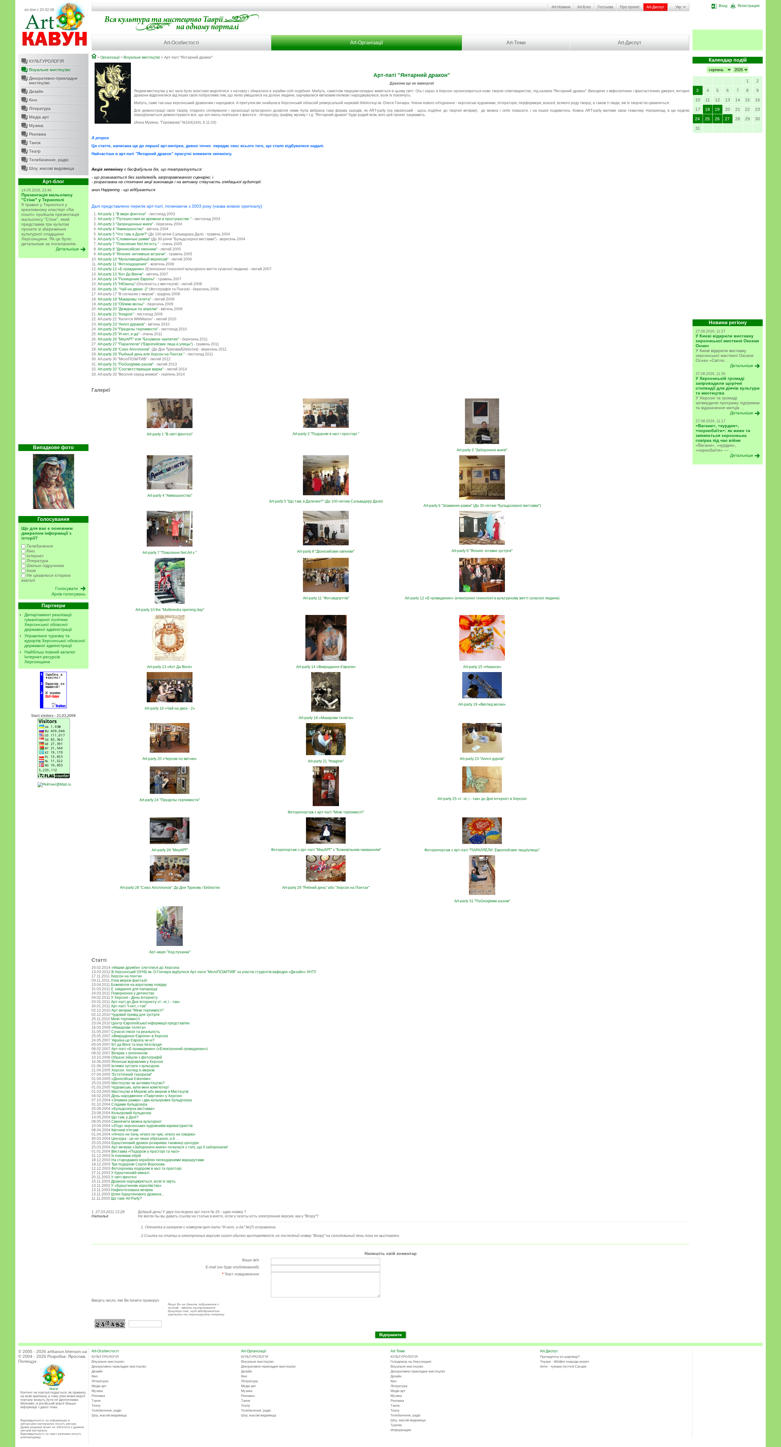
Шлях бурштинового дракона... (137, 1194)
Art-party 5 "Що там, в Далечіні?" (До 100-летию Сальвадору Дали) (326, 501)
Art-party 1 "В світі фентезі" (170, 434)
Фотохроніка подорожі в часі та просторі (146, 1168)
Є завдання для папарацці (134, 989)
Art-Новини (561, 7)
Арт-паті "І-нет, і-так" (128, 1006)
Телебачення (39, 546)
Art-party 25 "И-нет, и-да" (118, 334)
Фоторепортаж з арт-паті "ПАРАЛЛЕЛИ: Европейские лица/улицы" (482, 850)
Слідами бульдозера (129, 1104)
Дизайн (36, 91)
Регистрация (749, 6)
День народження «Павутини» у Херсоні (146, 1096)
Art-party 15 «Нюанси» (482, 667)
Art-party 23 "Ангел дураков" (121, 324)
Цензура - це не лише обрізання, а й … (145, 1138)
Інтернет (34, 555)
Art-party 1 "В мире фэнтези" (122, 214)
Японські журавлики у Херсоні (137, 1062)
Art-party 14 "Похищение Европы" (126, 279)
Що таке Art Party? (126, 1198)
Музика (36, 125)
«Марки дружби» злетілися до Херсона (145, 967)
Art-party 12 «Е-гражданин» (121, 269)
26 (717, 118)
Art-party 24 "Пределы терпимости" (128, 329)
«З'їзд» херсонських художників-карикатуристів (152, 1126)
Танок (35, 142)
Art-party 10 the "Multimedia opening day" (169, 610)
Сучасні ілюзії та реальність (135, 1032)
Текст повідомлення (240, 1274)
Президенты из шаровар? (560, 1356)
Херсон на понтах (126, 976)
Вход (723, 6)
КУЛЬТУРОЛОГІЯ (46, 61)
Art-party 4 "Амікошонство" (169, 495)
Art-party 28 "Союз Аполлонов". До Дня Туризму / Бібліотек (170, 887)
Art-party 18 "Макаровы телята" (124, 299)
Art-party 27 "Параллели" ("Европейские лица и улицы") (145, 344)
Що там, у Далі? (125, 1117)
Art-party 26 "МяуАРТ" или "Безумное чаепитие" (138, 339)
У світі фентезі (124, 1177)
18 (707, 109)
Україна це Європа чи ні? (133, 1040)
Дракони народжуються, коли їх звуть (143, 1181)
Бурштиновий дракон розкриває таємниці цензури (155, 1143)
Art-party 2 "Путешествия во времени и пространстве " (144, 219)
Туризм (396, 1425)
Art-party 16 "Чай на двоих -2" (123, 289)
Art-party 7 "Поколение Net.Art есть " (128, 244)
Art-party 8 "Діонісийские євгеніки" (326, 551)
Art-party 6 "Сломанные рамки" (124, 239)
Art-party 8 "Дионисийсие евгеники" (127, 249)
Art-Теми (516, 42)
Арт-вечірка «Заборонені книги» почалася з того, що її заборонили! (169, 1147)
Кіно (33, 99)
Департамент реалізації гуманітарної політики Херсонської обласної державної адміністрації (48, 622)
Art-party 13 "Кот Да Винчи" (120, 274)
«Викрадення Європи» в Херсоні (139, 1036)
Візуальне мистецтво (49, 69)
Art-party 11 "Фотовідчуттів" (326, 598)
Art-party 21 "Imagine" (116, 314)
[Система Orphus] (53, 707)
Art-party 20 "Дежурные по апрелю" (128, 309)
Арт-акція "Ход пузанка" (169, 952)
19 (717, 109)
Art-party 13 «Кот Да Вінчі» (169, 667)
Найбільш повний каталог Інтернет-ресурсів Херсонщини (49, 656)
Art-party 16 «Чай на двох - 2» (170, 708)
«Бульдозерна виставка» (133, 1109)
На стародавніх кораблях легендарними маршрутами (157, 1160)
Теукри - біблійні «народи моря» (564, 1361)
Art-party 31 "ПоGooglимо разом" (125, 364)
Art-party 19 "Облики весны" (121, 304)
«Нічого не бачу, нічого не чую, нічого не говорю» (153, 1134)
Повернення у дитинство (132, 993)
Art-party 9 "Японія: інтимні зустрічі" (482, 551)
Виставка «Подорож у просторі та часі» (145, 1151)
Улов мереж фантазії (129, 980)
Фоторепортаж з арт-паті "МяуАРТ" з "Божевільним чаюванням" (326, 850)
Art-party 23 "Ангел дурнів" (482, 759)
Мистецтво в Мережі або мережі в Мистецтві (150, 1091)
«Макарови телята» (128, 1027)
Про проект (630, 7)
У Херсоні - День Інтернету (134, 997)
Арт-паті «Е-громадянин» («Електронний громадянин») (159, 1049)
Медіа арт (39, 117)
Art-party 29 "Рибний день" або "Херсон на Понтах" (325, 887)
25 (707, 118)
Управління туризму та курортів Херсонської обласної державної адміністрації (54, 640)
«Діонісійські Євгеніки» (131, 1079)
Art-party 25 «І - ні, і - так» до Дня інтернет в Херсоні (482, 799)
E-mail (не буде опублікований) (232, 1267)
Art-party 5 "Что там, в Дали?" (122, 234)
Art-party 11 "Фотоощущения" (122, 264)
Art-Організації (366, 42)
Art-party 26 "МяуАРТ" (170, 850)
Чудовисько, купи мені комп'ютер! (140, 1087)
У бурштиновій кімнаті (130, 1173)
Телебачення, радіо (49, 159)
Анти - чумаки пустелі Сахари (563, 1366)
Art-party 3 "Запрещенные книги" (125, 224)
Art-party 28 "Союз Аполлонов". (125, 349)
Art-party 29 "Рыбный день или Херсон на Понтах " (141, 354)
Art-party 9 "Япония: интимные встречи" (132, 254)
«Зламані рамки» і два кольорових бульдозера (151, 1100)
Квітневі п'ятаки (125, 1130)
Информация (400, 1430)
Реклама (37, 134)
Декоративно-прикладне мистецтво (53, 80)
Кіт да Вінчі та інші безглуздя (136, 1044)
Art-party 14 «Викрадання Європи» (326, 667)
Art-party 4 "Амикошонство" (121, 229)
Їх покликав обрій (126, 1156)
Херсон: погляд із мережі (133, 1070)
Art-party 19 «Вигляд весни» (482, 704)
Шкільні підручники (44, 565)
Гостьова (605, 7)
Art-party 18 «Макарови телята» (326, 718)
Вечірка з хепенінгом (129, 1053)
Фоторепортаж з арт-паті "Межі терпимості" (326, 812)
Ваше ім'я (250, 1260)
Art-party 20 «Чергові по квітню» (169, 759)
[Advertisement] (53, 352)
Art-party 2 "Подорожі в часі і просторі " (326, 434)
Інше (30, 570)
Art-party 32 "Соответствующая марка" (131, 369)
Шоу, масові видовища (51, 168)
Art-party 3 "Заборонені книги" (482, 450)
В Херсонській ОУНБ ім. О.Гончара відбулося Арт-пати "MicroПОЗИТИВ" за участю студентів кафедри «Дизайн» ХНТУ (213, 972)
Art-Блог (584, 7)
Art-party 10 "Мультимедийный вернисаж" (133, 259)
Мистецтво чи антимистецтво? (138, 1083)
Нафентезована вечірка (132, 1190)
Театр (35, 151)
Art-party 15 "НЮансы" (117, 284)
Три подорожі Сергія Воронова (138, 1164)
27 (727, 118)
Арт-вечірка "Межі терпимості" (137, 1010)
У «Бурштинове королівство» (136, 1185)
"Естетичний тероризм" (131, 1074)
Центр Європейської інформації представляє (150, 1023)
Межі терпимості (125, 1019)
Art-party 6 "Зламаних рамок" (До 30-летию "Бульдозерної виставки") (482, 506)
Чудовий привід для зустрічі (135, 1015)
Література (40, 108)
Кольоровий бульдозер (131, 1113)
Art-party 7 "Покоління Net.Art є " (169, 553)
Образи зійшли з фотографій (136, 1057)
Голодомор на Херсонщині (410, 1361)
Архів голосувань (68, 593)
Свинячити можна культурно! (136, 1121)
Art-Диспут (655, 7)
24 (697, 118)
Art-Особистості (181, 42)
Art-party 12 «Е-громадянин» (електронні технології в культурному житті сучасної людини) (482, 598)
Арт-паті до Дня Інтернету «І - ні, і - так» (145, 1002)
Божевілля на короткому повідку (139, 985)
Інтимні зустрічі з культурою (135, 1066)
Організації (110, 57)
